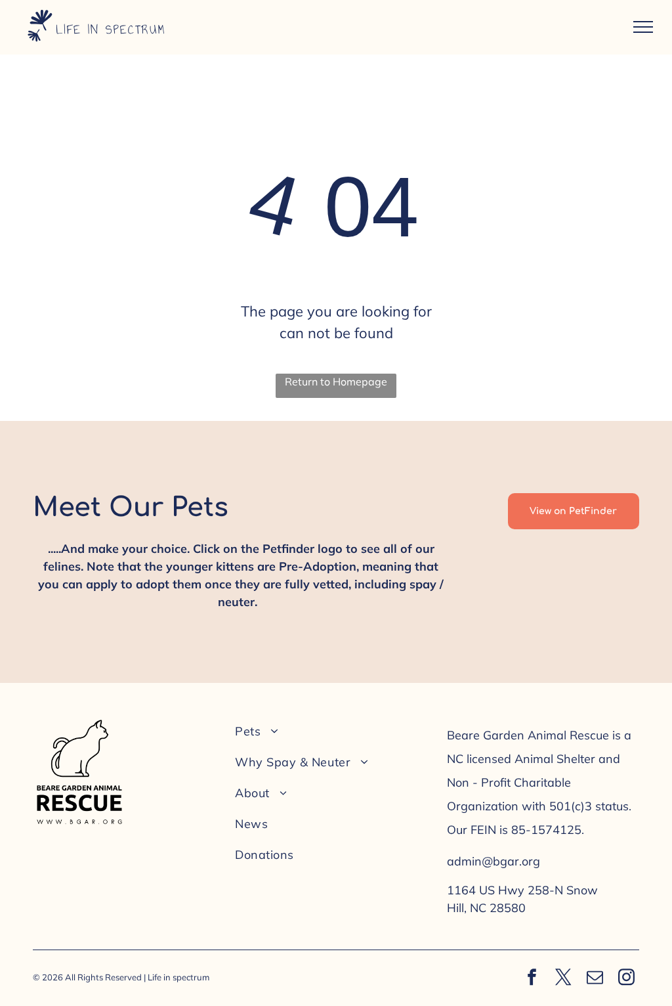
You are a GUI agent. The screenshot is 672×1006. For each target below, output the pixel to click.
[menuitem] (332, 731)
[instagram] (626, 979)
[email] (595, 979)
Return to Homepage (336, 381)
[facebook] (532, 979)
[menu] (643, 27)
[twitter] (563, 979)
